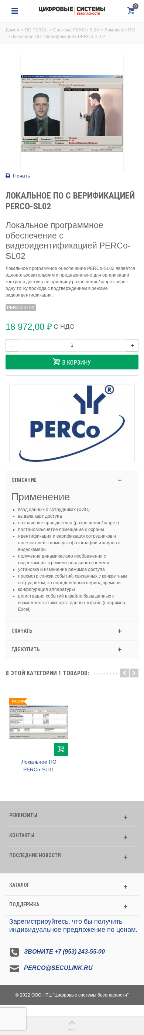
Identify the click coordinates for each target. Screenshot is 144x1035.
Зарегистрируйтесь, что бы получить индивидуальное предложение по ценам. (73, 925)
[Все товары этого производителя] (72, 423)
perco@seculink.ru (58, 968)
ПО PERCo (36, 30)
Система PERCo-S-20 (76, 30)
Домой (12, 30)
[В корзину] (61, 749)
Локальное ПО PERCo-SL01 (38, 765)
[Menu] (15, 11)
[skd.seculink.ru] (72, 10)
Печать (21, 176)
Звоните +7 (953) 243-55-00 (64, 952)
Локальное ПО (119, 30)
